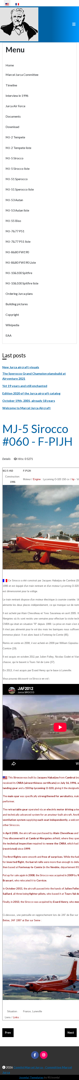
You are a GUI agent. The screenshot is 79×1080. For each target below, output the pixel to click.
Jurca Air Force (15, 106)
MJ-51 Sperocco (17, 179)
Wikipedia (12, 325)
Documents (13, 116)
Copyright (12, 314)
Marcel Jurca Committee (22, 74)
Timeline (11, 85)
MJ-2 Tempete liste (18, 148)
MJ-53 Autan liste (17, 210)
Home (10, 65)
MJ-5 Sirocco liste (18, 168)
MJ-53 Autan (14, 200)
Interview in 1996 (17, 95)
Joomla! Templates (31, 1077)
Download (12, 127)
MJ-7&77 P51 (15, 231)
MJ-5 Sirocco (14, 158)
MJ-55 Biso (13, 220)
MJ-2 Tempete (15, 137)
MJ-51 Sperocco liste (20, 189)
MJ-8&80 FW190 (17, 252)
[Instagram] (44, 1055)
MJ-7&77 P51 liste (18, 241)
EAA (9, 335)
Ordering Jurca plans (19, 293)
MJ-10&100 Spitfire (19, 273)
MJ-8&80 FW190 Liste (21, 262)
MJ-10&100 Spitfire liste (22, 283)
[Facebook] (35, 1055)
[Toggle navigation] (74, 24)
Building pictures (17, 304)
